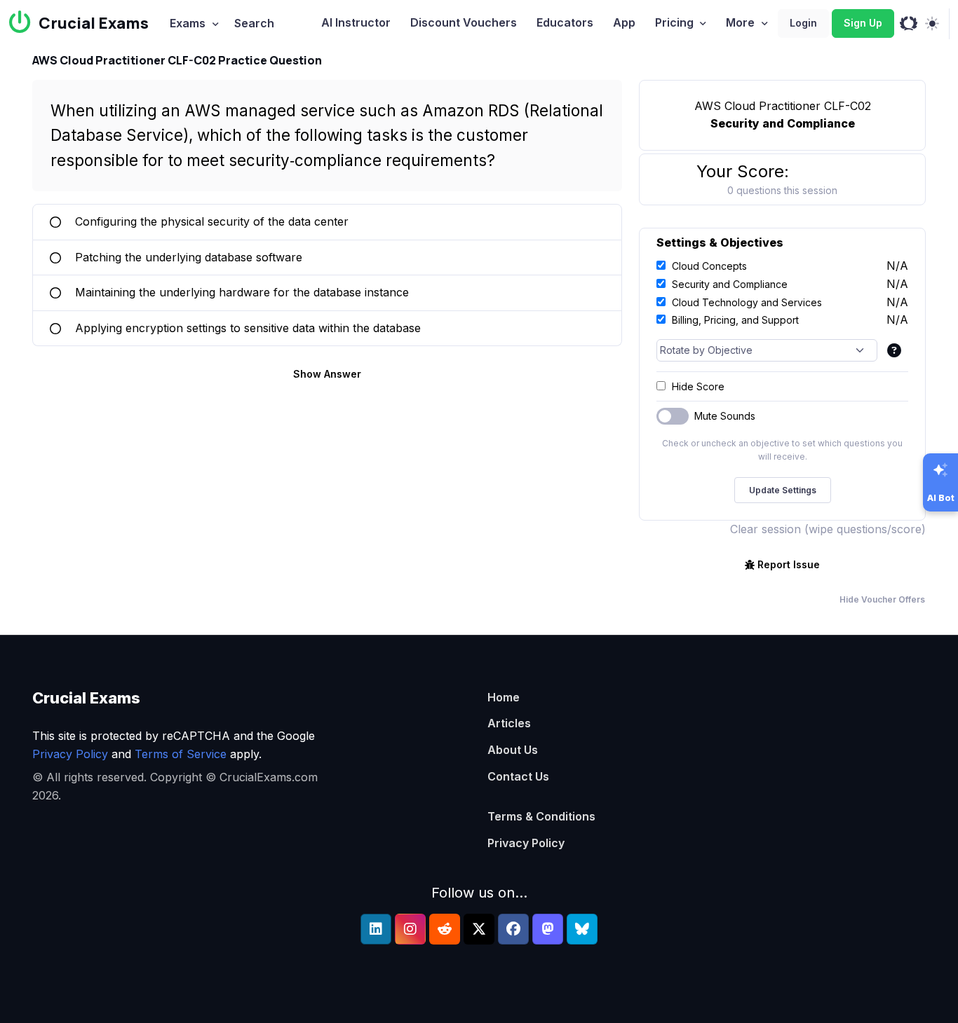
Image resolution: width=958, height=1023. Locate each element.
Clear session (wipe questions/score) (828, 529)
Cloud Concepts (709, 266)
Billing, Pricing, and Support (735, 320)
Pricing (674, 22)
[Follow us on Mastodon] (547, 929)
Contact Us (518, 776)
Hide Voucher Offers (882, 599)
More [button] (740, 22)
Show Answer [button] (327, 374)
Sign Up (863, 23)
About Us (512, 750)
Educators (565, 22)
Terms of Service (181, 754)
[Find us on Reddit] (444, 929)
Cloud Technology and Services (747, 302)
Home (503, 697)
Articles (509, 723)
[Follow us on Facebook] (513, 929)
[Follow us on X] (479, 929)
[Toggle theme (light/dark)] (931, 23)
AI (356, 22)
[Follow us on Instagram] (410, 929)
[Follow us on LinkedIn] (375, 929)
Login (803, 23)
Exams (187, 23)
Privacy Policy (70, 754)
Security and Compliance (730, 284)
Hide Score (698, 386)
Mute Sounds (724, 416)
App (624, 22)
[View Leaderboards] (908, 23)
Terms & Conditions (541, 816)
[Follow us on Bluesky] (582, 929)
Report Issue (788, 564)
